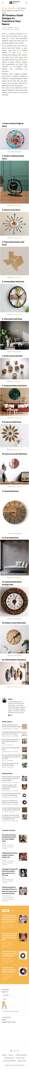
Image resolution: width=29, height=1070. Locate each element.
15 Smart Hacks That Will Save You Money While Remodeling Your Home (11, 741)
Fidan (5, 27)
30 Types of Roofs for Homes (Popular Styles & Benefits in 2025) (11, 725)
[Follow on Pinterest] (11, 716)
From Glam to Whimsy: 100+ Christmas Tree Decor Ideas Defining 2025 (9, 786)
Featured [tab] (5, 910)
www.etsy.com (17, 205)
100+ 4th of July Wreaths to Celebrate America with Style (10, 801)
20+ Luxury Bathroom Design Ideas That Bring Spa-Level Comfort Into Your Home (11, 756)
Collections (12, 8)
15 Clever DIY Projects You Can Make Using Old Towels (10, 764)
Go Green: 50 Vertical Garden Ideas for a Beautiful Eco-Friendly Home (11, 808)
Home (4, 8)
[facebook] (9, 716)
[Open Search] (26, 2)
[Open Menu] (2, 2)
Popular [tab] (13, 910)
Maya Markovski (7, 895)
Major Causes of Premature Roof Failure (10, 748)
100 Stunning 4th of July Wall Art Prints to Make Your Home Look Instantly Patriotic (11, 778)
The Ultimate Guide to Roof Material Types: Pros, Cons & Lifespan (11, 733)
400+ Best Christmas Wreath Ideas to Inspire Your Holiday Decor (11, 794)
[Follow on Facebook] (11, 1050)
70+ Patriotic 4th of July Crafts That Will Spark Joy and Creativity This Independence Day (11, 817)
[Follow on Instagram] (14, 1050)
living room (22, 52)
